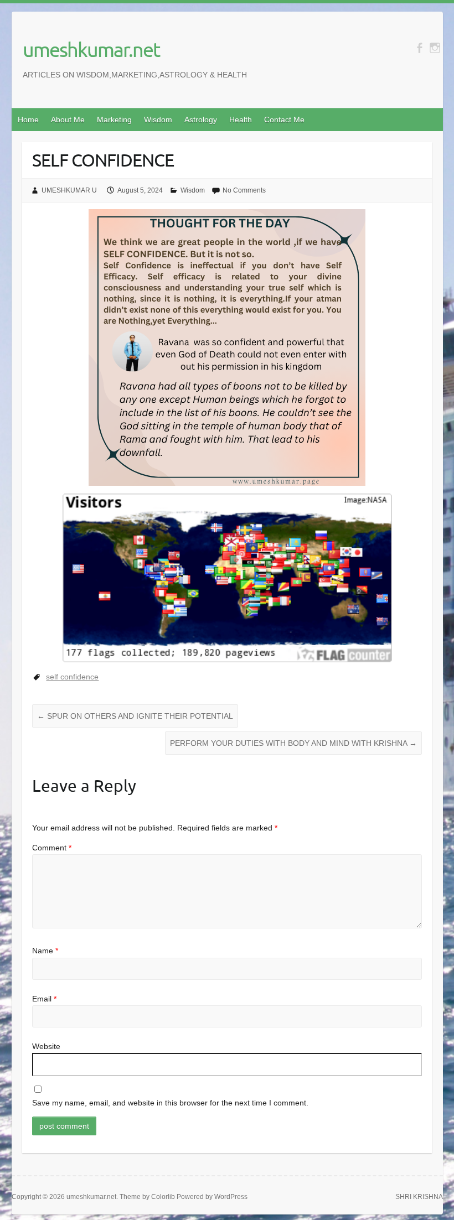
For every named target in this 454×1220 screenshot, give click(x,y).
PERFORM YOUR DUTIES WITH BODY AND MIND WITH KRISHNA (293, 743)
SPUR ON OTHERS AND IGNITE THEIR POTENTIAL (135, 716)
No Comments (244, 190)
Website (46, 1046)
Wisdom (158, 119)
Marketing (114, 119)
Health (240, 119)
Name (45, 950)
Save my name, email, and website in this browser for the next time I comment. (170, 1102)
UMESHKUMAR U (69, 190)
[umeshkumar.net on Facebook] (419, 48)
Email (44, 998)
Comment (51, 847)
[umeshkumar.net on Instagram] (434, 48)
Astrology (200, 119)
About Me (68, 119)
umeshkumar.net (91, 49)
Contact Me (284, 119)
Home (28, 119)
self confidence (72, 676)
